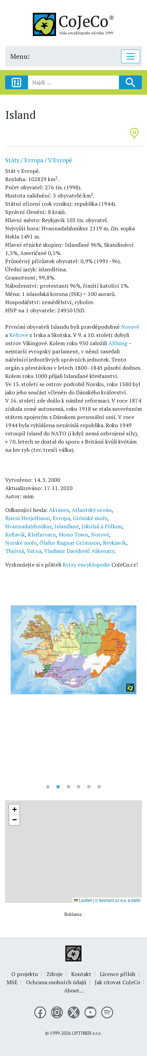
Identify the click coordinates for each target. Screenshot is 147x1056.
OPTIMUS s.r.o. (87, 1033)
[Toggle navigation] (130, 56)
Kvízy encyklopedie (86, 564)
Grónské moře (90, 518)
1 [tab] (47, 787)
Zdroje (54, 974)
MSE (11, 982)
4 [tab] (78, 787)
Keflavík (15, 534)
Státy (12, 160)
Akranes (59, 510)
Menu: (20, 56)
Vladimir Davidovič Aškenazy (79, 551)
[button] (14, 809)
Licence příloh (117, 974)
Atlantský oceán (92, 510)
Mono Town (73, 534)
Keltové (18, 335)
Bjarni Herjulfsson (27, 518)
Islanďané (66, 526)
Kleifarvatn (42, 534)
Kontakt (81, 974)
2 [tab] (58, 787)
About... (73, 990)
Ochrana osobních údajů (56, 982)
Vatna (34, 551)
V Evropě (60, 160)
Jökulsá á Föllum (101, 526)
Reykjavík (114, 542)
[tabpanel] (73, 650)
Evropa (33, 160)
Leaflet (85, 900)
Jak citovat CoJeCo (117, 982)
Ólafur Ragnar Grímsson (69, 542)
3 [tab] (68, 787)
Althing (117, 343)
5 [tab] (88, 787)
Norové (130, 326)
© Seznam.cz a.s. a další (117, 900)
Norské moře (21, 542)
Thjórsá (14, 551)
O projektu (24, 974)
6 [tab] (99, 787)
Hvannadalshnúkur (28, 526)
